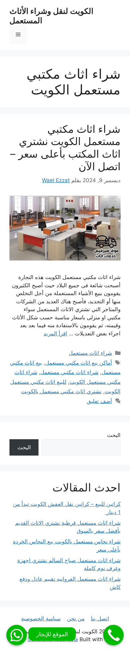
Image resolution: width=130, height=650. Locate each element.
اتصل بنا (100, 618)
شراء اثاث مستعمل (90, 353)
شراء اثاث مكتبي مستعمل (69, 372)
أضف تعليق (99, 401)
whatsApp (16, 635)
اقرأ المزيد (55, 333)
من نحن (76, 618)
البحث (114, 435)
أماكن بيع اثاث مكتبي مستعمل (78, 363)
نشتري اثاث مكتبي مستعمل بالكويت (61, 391)
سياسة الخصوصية (41, 618)
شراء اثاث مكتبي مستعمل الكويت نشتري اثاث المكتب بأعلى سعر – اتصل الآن (65, 148)
